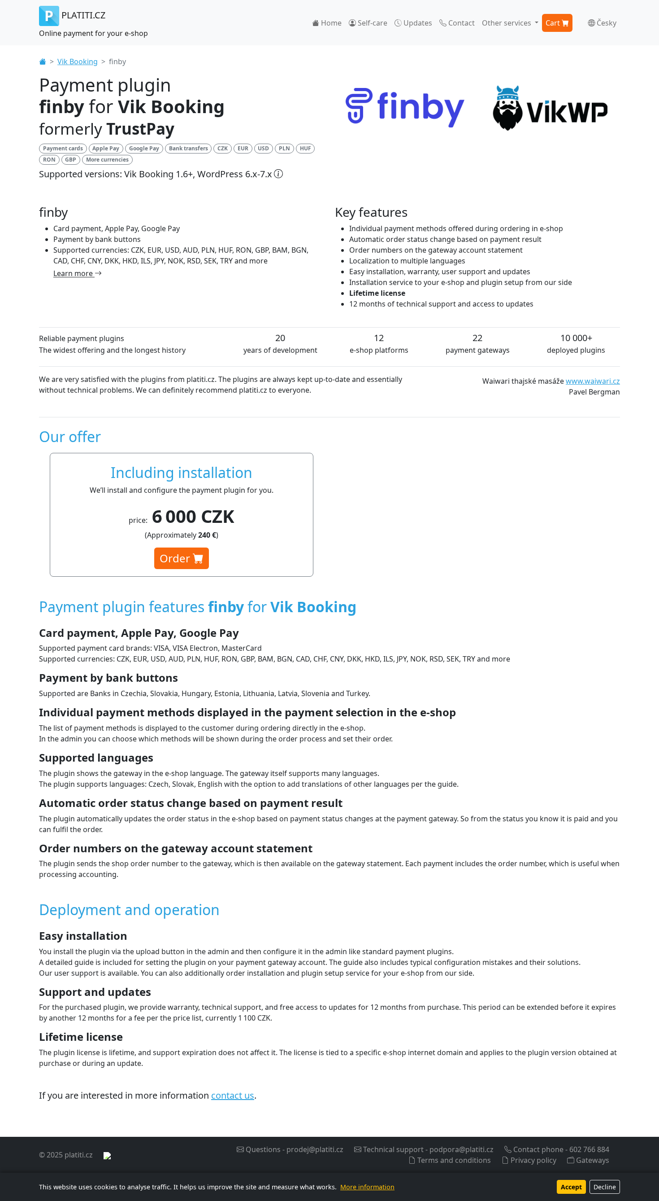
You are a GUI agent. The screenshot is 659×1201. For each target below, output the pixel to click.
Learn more (74, 273)
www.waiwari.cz (593, 381)
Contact (461, 23)
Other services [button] (507, 23)
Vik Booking (77, 61)
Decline (605, 1187)
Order (176, 558)
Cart (554, 23)
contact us (232, 1095)
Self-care (371, 23)
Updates (417, 23)
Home (330, 23)
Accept (571, 1187)
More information (367, 1187)
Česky (605, 23)
